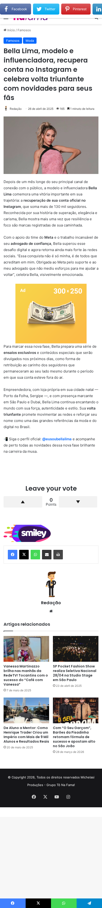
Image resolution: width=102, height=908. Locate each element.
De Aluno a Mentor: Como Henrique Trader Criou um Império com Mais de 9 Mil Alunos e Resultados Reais (26, 734)
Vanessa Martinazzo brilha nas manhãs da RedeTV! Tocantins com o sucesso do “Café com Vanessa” (26, 675)
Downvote (78, 502)
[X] (24, 554)
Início (10, 30)
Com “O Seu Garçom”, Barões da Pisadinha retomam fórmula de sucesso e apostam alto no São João (74, 736)
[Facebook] (12, 554)
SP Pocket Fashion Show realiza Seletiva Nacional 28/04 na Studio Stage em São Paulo (74, 673)
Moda (30, 40)
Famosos (24, 30)
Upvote (23, 502)
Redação (16, 108)
